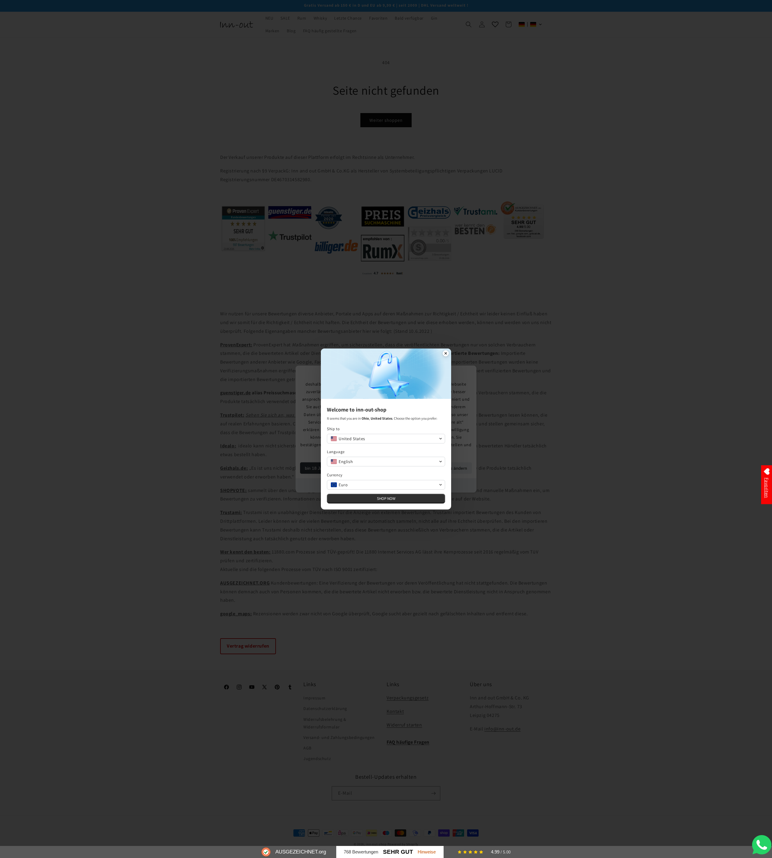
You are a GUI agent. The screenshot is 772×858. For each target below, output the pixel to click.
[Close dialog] (445, 354)
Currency (335, 475)
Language (336, 451)
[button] (386, 438)
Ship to (333, 428)
